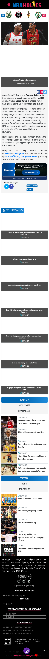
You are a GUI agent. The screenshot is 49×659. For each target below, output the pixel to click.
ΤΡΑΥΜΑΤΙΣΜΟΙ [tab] (24, 411)
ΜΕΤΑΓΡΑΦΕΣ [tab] (24, 405)
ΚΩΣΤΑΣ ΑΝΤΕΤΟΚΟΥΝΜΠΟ (18, 633)
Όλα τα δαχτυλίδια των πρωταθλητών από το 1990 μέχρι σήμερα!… (31, 537)
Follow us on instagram (24, 655)
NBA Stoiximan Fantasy (27, 522)
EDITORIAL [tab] (24, 478)
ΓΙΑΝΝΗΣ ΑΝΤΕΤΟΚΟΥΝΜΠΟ (19, 627)
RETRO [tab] (24, 484)
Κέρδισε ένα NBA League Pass (30, 499)
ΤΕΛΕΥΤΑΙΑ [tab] (24, 400)
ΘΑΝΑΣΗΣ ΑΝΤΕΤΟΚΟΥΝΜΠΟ (19, 630)
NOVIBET (10, 617)
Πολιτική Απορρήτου (15, 595)
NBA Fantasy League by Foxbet (30, 510)
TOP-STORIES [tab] (24, 489)
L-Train (9, 603)
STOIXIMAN (11, 614)
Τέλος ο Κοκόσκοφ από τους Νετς (31, 432)
